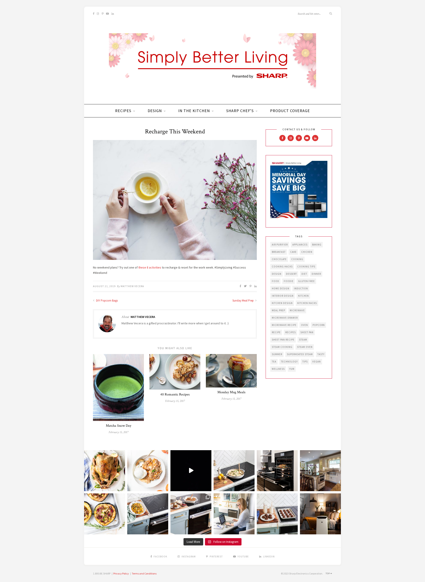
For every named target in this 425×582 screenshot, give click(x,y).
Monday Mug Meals (231, 392)
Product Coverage (290, 110)
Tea (274, 361)
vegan (316, 361)
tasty (321, 354)
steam (303, 339)
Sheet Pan (306, 332)
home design (280, 288)
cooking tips (306, 266)
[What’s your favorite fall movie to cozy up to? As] (190, 470)
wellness (278, 368)
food (275, 281)
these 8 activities (149, 267)
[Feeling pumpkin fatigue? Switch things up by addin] (104, 513)
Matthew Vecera (132, 286)
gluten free (306, 281)
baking (316, 244)
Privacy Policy (121, 573)
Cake (293, 251)
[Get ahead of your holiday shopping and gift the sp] (320, 513)
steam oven (305, 346)
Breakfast (279, 251)
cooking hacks (282, 266)
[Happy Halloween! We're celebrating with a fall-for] (147, 513)
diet (304, 273)
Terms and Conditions (144, 573)
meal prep (278, 310)
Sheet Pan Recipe (283, 339)
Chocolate (279, 259)
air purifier (280, 244)
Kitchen (303, 295)
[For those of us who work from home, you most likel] (234, 513)
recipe (276, 332)
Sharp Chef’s (240, 110)
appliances (299, 244)
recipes (290, 332)
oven (304, 325)
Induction (301, 288)
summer (277, 354)
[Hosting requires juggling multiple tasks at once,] (277, 470)
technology (289, 361)
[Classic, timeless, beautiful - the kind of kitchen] (320, 470)
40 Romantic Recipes (175, 394)
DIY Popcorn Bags (106, 300)
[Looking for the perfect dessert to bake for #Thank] (147, 470)
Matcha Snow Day (118, 425)
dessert (291, 273)
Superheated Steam (300, 354)
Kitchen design (282, 303)
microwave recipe (284, 325)
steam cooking (282, 346)
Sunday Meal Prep (243, 300)
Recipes (123, 110)
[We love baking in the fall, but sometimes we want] (277, 513)
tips (305, 361)
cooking (297, 259)
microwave (297, 310)
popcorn (319, 325)
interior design (283, 295)
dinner (316, 273)
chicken (306, 251)
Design (155, 110)
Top (328, 573)
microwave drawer (285, 317)
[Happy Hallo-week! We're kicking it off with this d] (190, 513)
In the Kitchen (194, 110)
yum (291, 368)
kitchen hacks (307, 303)
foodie (289, 281)
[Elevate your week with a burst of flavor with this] (234, 470)
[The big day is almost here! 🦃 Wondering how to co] (104, 470)
